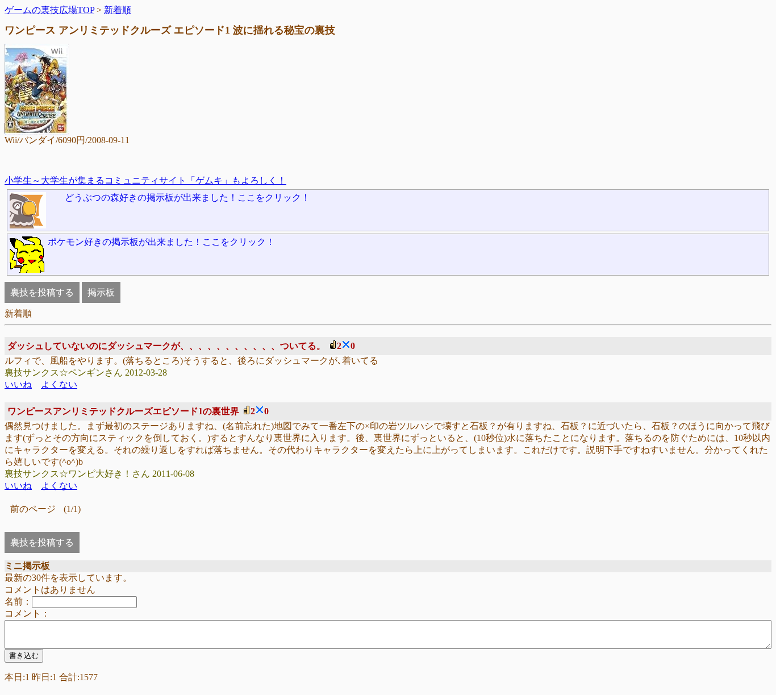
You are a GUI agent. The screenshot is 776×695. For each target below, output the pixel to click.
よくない (59, 384)
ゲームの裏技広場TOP (49, 10)
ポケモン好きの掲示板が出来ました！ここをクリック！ (161, 242)
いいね (18, 384)
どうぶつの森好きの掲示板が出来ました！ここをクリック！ (187, 197)
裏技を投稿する (42, 292)
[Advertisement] (386, 161)
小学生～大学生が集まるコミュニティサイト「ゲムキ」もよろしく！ (145, 180)
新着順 (117, 10)
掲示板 (101, 292)
